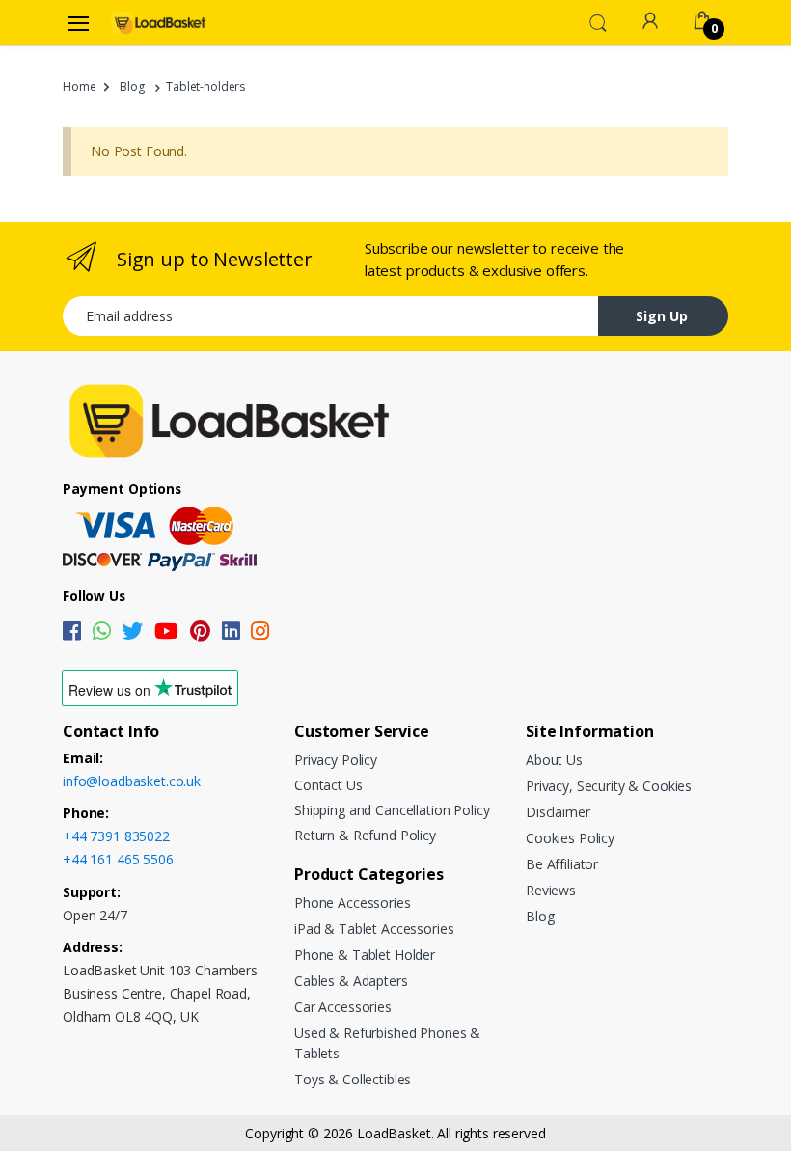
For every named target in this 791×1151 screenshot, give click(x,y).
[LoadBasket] (158, 22)
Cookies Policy (570, 838)
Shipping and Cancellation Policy (391, 810)
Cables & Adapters (351, 981)
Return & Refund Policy (365, 835)
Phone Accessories (352, 902)
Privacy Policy (335, 760)
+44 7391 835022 (116, 836)
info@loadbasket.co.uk (132, 781)
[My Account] (650, 21)
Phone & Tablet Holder (364, 954)
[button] (598, 21)
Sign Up (662, 316)
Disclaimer (558, 812)
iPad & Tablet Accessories (373, 928)
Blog (132, 86)
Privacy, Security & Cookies (609, 786)
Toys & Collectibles (352, 1079)
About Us (554, 760)
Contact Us (328, 785)
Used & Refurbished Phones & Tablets (387, 1043)
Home (79, 86)
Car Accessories (343, 1007)
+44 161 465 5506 (118, 859)
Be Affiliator (562, 864)
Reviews (551, 890)
